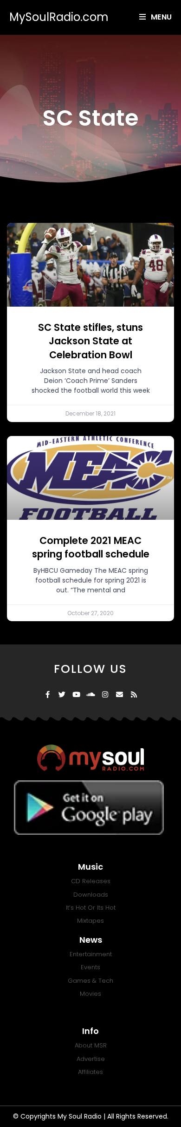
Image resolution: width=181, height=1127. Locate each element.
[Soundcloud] (90, 694)
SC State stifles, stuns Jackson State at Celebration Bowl (90, 341)
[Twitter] (61, 694)
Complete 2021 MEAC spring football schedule (90, 547)
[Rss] (133, 694)
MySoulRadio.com (59, 17)
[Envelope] (119, 694)
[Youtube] (76, 694)
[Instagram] (105, 694)
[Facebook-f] (47, 694)
